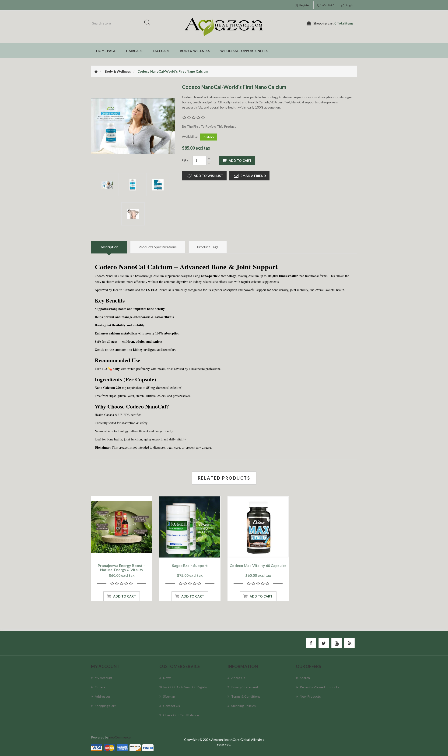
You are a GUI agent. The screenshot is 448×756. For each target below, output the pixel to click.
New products (310, 696)
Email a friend (253, 176)
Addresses (103, 696)
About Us (238, 678)
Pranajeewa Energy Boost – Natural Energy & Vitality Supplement (121, 569)
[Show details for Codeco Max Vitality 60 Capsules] (258, 527)
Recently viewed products (319, 687)
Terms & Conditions (245, 696)
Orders (100, 687)
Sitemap (169, 696)
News (167, 678)
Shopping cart (105, 706)
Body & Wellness (195, 51)
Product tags (207, 247)
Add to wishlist (208, 176)
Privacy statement (244, 687)
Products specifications (158, 247)
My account (103, 678)
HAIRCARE (134, 51)
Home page (106, 51)
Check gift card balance (181, 715)
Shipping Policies (243, 706)
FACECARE (161, 51)
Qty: (185, 160)
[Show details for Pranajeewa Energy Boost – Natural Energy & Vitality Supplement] (121, 527)
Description (108, 247)
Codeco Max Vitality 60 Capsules (258, 565)
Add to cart (240, 160)
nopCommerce (120, 737)
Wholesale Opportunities (244, 51)
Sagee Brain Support (190, 565)
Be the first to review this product (209, 126)
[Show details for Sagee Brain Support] (190, 527)
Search (148, 23)
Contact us (171, 706)
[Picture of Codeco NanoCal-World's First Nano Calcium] (107, 184)
